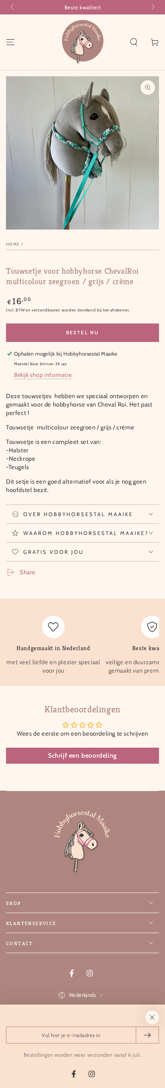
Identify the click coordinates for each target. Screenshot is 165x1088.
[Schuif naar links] (13, 7)
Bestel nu (82, 332)
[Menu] (10, 42)
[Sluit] (152, 1017)
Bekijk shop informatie (43, 374)
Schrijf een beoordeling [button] (82, 755)
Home (13, 244)
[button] (133, 42)
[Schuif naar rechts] (152, 7)
